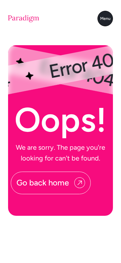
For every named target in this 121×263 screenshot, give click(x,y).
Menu (105, 18)
